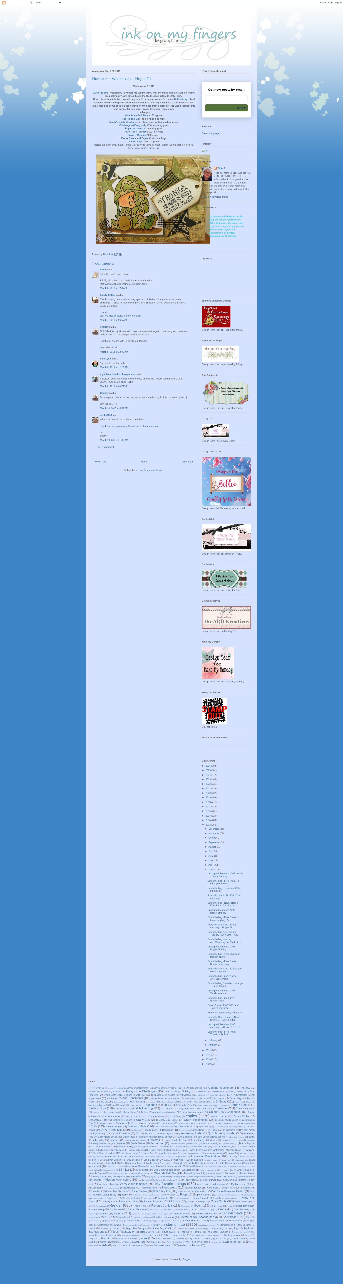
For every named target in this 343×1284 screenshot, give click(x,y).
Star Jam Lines (244, 1225)
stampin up (175, 1224)
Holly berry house (129, 1153)
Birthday (221, 1101)
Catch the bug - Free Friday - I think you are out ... (223, 882)
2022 (208, 784)
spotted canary (94, 1221)
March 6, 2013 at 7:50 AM (113, 288)
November (214, 833)
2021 (208, 788)
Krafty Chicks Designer (230, 1163)
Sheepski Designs (180, 1213)
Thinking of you (232, 1235)
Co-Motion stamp (127, 1112)
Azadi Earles (190, 1098)
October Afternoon (230, 1188)
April (211, 865)
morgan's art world (209, 1180)
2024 (208, 775)
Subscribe (242, 107)
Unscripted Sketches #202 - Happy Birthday (222, 948)
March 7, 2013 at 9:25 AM (113, 320)
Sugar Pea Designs (136, 1228)
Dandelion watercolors (224, 1123)
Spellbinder (230, 1217)
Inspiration (180, 1156)
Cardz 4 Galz (238, 1104)
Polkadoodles (162, 1198)
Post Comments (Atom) (151, 470)
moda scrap (144, 1180)
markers (231, 1173)
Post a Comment (105, 447)
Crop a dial (148, 1123)
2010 (208, 1059)
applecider (214, 1095)
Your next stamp (162, 1245)
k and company (211, 1160)
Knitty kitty (178, 1163)
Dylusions (98, 1133)
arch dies (226, 1095)
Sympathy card (220, 1228)
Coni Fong (175, 1116)
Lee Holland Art (196, 1166)
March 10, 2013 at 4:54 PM (114, 408)
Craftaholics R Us (97, 1120)
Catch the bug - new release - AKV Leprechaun (223, 977)
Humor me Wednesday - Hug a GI (225, 1012)
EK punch (149, 1133)
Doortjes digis (184, 1130)
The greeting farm (239, 1232)
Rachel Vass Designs (243, 1202)
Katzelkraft (111, 1163)
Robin (103, 269)
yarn (149, 1245)
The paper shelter (177, 1235)
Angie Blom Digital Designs (118, 1095)
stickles (116, 1228)
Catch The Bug (143, 1108)
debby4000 (106, 415)
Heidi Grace (235, 1150)
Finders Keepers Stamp (135, 1140)
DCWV (92, 1126)
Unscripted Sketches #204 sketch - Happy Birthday (225, 875)
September (214, 842)
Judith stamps (194, 1160)
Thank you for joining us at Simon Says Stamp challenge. (130, 426)
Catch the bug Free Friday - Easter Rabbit (222, 999)
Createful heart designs (226, 1120)
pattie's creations (199, 1191)
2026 (208, 765)
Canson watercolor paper (207, 1105)
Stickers (104, 1229)
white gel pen (233, 1241)
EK (137, 1133)
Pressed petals (231, 1198)
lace (121, 1166)
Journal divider (151, 1160)
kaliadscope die (241, 1160)
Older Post (187, 461)
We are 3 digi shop (174, 1242)
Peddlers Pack (154, 1195)
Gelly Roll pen (100, 1143)
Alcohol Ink (175, 1088)
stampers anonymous (110, 1225)
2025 (208, 770)
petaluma (220, 1195)
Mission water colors (118, 1179)
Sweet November (186, 1229)
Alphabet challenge (220, 1087)
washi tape (139, 1242)
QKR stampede (201, 1202)
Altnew (116, 1091)
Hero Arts (250, 1150)
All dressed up (194, 1088)
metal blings (194, 1177)
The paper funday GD (131, 1235)
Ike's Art (243, 1153)
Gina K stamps (207, 1143)
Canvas (224, 1105)
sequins (119, 1213)
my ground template (215, 1184)
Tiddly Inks (92, 1239)
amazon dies (202, 1092)
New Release (130, 1187)
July (210, 851)
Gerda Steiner (138, 1143)
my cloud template (135, 1183)
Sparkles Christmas (163, 1217)
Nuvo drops (169, 1187)
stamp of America (172, 1221)
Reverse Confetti (162, 1205)
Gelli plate (249, 1140)
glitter (241, 1143)
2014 (208, 820)
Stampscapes (226, 1225)
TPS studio (132, 1239)
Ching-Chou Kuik (185, 1108)
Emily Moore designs (108, 1137)
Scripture (92, 1214)
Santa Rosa (167, 1210)
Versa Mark (221, 1238)
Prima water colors (128, 1201)
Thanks (197, 1232)
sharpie (148, 1214)
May (211, 860)
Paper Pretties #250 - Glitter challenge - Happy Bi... (222, 926)
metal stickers (207, 1177)
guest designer (240, 1147)
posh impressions (182, 1198)
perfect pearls (204, 1194)
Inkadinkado (138, 1156)
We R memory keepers (197, 1242)
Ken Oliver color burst (131, 1163)
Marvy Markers (100, 1176)
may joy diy (151, 1177)
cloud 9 (96, 1112)
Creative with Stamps (127, 1123)
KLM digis (166, 1163)
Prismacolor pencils (153, 1201)
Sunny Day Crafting (162, 1228)
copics (191, 1116)
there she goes (214, 1235)
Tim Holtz (106, 1238)
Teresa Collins (147, 1232)
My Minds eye (238, 1184)
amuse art (241, 1092)
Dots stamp (198, 1130)
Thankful (184, 1232)
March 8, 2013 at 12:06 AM (114, 352)
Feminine (114, 1140)
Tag (236, 1228)
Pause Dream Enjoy (105, 1194)
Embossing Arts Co (167, 1133)
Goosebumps (166, 1146)
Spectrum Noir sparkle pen (197, 1217)
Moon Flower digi (187, 1180)
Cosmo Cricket (241, 1116)
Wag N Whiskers (124, 1242)
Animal (140, 1094)
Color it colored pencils (193, 1112)
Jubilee (167, 1160)
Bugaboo (151, 1104)
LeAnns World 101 (176, 1166)
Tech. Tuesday (122, 1231)
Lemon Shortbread (215, 1166)
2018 (208, 802)
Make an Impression (140, 1173)
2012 (208, 1050)
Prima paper (109, 1201)
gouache (182, 1146)
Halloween (118, 1150)
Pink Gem (148, 1198)
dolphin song (136, 1130)
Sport (248, 1217)
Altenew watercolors (98, 1091)
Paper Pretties (139, 1191)
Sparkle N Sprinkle (142, 1217)
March (212, 869)
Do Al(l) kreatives (111, 1129)
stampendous (235, 1220)
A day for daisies (115, 1088)
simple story (94, 1217)
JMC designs (133, 1160)
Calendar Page (185, 1105)
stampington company (207, 1225)
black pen (239, 1102)
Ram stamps (101, 1206)
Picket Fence (233, 1195)
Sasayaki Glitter (182, 1210)
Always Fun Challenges (140, 1091)
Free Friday (199, 1140)
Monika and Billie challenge (163, 1180)
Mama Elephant (192, 1173)
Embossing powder (223, 1133)
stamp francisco (134, 1220)
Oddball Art (249, 1187)
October (212, 837)
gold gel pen (123, 1146)
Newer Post (101, 461)
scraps (221, 1209)
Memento (164, 1176)
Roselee (228, 1206)
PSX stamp (175, 1201)
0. (89, 1088)
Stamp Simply (190, 1220)
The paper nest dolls (153, 1235)
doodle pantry (151, 1130)
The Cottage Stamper (217, 1232)
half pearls (103, 1150)
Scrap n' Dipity (208, 1210)
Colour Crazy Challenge (224, 1111)
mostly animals (230, 1180)
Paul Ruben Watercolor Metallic (227, 1191)
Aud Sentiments (132, 1098)
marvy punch (119, 1176)
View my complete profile (215, 196)
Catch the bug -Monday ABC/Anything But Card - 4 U (224, 941)
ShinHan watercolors (206, 1213)
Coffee (144, 1112)
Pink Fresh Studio (131, 1198)
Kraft (212, 1163)
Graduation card (199, 1146)
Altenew (246, 1088)
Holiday (111, 1153)
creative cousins (105, 1123)
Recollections (139, 1206)
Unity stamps (193, 1238)
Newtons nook (149, 1187)
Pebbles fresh (139, 1195)
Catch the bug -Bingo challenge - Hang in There (224, 955)
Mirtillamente (94, 1180)
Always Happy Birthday (177, 1091)
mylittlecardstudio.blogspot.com (118, 374)
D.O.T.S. (207, 1123)
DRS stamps (229, 1130)
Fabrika (251, 1137)
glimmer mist (229, 1144)
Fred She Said (179, 1140)
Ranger (115, 1205)
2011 (208, 1055)
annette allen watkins (164, 1095)
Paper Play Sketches (116, 1191)
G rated (214, 1140)
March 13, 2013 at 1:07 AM (114, 440)
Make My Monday (165, 1173)
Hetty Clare (98, 1153)
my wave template (112, 1188)
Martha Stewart (247, 1173)
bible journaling (137, 1102)
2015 (208, 815)
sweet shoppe (204, 1229)
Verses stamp (238, 1238)
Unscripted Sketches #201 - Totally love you (222, 992)
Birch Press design (196, 1102)
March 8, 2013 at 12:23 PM (114, 367)
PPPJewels (215, 1198)
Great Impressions (221, 1146)
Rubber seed (116, 1209)
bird (210, 1102)
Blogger (186, 1259)
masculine (136, 1176)
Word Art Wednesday (133, 1245)
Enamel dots (129, 1137)
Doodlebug (167, 1130)
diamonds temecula (163, 1127)
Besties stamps (120, 1102)
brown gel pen (136, 1105)
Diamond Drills (137, 1126)
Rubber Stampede (137, 1209)
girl (220, 1144)
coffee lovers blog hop (164, 1112)
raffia (90, 1206)
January (212, 1044)
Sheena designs (161, 1214)
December (214, 828)
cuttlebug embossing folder (189, 1123)
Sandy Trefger (107, 295)
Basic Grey (235, 1098)
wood (115, 1245)
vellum (207, 1238)
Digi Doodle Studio (183, 1126)
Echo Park (124, 1133)
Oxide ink (98, 1191)
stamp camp (118, 1221)
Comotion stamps (111, 1116)
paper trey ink (161, 1191)
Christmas (221, 1108)
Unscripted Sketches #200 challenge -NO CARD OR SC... (225, 1026)
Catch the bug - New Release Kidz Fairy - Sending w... (223, 904)
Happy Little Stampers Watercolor (206, 1150)
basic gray (218, 1098)
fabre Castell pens (236, 1137)
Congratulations (156, 1116)
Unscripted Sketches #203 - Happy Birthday (222, 911)
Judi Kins (178, 1160)
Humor (231, 1153)
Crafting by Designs (122, 1120)
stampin (146, 1225)
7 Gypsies (99, 1088)
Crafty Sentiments (195, 1119)
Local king (190, 1170)
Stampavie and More (213, 1220)
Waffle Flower (106, 1242)
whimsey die (217, 1242)
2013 (208, 825)
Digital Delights (222, 1127)
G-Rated (225, 1140)
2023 (208, 779)
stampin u (157, 1225)
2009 (208, 1064)
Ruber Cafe (154, 1210)
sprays (107, 1221)
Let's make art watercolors (237, 1166)
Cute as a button (165, 1123)
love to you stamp (208, 1170)
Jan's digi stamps (236, 1156)
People (184, 1194)
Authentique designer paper (165, 1098)
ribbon (197, 1205)
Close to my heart (245, 1108)
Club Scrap (108, 1112)
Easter (112, 1133)
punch (189, 1202)
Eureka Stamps (184, 1137)
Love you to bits (226, 1170)
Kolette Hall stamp (197, 1163)
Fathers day (98, 1140)
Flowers (153, 1139)
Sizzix (107, 1217)
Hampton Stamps (136, 1150)
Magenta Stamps (96, 1173)
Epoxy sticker (164, 1136)
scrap (194, 1209)
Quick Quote (219, 1201)
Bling (112, 1105)
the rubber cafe (198, 1235)
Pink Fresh (112, 1198)
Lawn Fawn (155, 1166)
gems (122, 1143)
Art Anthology (240, 1095)
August (212, 847)
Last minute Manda (135, 1166)
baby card (203, 1098)
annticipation (200, 1095)
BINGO (179, 1102)
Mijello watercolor (245, 1177)
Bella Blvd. (104, 1102)
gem (113, 1143)
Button (168, 1105)
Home (144, 461)
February (213, 1040)
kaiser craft (226, 1160)
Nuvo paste (212, 1188)
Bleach (249, 1102)
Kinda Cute (151, 1163)
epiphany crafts (146, 1137)
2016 (208, 811)
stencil (91, 1228)
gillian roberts (191, 1144)
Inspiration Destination (205, 1156)
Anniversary (185, 1095)
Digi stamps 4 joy (205, 1127)
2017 (208, 806)
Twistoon (180, 1239)
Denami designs (113, 1126)
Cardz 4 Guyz (97, 1108)
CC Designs (167, 1108)
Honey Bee (148, 1153)
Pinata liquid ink (248, 1195)
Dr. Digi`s (212, 1130)
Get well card (157, 1143)
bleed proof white (96, 1105)
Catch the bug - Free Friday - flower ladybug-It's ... (222, 919)
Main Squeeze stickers (118, 1173)
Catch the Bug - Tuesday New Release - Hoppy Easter (223, 1018)
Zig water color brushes (188, 1245)
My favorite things (170, 1184)
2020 (208, 793)
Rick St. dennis (216, 1206)
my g (199, 1184)
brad (122, 1105)
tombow (120, 1238)
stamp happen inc (153, 1221)
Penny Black (169, 1195)
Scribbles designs (242, 1209)
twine (144, 1238)
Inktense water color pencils (159, 1157)
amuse (230, 1092)
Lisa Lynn (105, 358)
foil (167, 1140)
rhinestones (185, 1206)
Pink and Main (97, 1198)
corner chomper (219, 1116)
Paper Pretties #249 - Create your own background (225, 970)
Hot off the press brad (190, 1153)
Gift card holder (176, 1144)
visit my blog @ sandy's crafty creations (121, 315)
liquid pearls (143, 1170)
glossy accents (104, 1146)
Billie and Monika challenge (161, 1102)
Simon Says (135, 141)
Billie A (221, 168)
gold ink (137, 1147)
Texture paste (167, 1232)
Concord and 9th (133, 1116)
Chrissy (104, 326)
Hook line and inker (167, 1153)
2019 (208, 797)
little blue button (172, 1170)
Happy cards (156, 1150)
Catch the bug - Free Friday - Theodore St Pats (222, 1033)
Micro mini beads (225, 1176)
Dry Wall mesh (247, 1130)
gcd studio (236, 1140)
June (211, 856)
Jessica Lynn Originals (111, 1160)
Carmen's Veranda (122, 1109)
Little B (157, 1170)
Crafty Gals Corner (168, 1120)
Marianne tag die (214, 1173)
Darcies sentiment (244, 1123)
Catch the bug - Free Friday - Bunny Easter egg (222, 963)
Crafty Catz (143, 1119)
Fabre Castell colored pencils (210, 1137)
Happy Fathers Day (175, 1150)
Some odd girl (123, 1217)
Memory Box (179, 1176)
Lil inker (124, 1169)
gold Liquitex (149, 1146)
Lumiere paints (244, 1170)
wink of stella (101, 1245)
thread (248, 1235)
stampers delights (132, 1225)
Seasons (103, 1213)
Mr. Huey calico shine (109, 1184)
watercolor (156, 1242)
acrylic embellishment (137, 1088)
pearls (124, 1194)
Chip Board (204, 1108)
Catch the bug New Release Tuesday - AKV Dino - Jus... (223, 933)
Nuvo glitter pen (193, 1187)
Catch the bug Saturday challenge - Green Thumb (225, 984)
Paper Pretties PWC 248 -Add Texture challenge (223, 1006)
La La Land (111, 1166)
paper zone (183, 1191)
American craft (217, 1092)
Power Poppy (199, 1198)
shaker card (136, 1214)
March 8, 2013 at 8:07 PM (113, 386)
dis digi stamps (237, 1127)
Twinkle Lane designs (164, 1239)
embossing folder (192, 1133)
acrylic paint (159, 1088)
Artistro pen (112, 1098)
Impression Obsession (116, 1156)
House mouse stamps (213, 1153)
